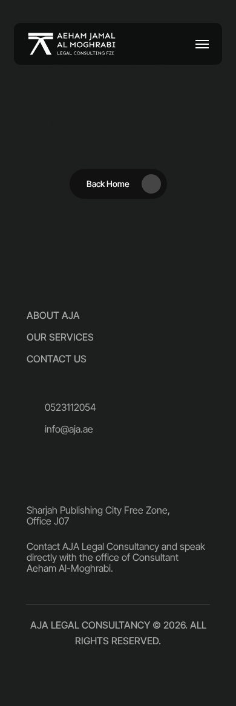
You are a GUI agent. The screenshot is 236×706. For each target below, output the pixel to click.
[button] (202, 44)
